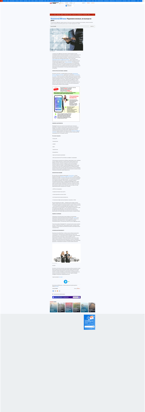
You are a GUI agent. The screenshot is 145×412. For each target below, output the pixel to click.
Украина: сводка (66, 14)
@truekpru (57, 286)
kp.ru (79, 288)
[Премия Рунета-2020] (61, 3)
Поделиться (92, 26)
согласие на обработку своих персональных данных (89, 328)
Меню (1, 1)
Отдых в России (74, 14)
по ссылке (60, 277)
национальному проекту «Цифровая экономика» (60, 59)
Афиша (89, 14)
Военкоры (62, 14)
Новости (55, 14)
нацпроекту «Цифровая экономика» (67, 176)
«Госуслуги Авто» (71, 175)
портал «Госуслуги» (68, 62)
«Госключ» (75, 217)
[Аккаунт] (143, 1)
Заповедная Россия (79, 14)
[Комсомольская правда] (54, 3)
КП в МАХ (70, 14)
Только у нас (58, 14)
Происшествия (85, 14)
